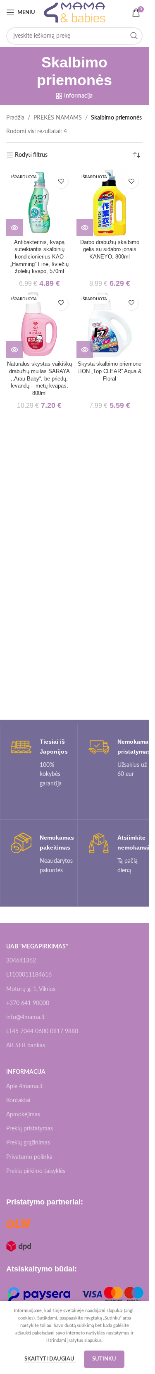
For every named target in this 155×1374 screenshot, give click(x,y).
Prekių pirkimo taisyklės (35, 1171)
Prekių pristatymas (29, 1129)
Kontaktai (18, 1101)
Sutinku (104, 1359)
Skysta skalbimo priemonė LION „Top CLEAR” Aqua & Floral (109, 371)
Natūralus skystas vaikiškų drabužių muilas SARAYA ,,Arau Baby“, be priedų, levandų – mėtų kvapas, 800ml (39, 378)
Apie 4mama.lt (24, 1086)
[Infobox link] (39, 762)
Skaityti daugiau (50, 1359)
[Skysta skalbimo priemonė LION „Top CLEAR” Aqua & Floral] (109, 325)
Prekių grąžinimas (28, 1143)
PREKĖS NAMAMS (57, 118)
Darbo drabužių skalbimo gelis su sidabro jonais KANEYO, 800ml (109, 249)
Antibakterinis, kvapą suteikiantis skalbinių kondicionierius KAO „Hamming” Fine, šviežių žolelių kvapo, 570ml (39, 257)
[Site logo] (74, 12)
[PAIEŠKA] (134, 36)
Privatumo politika (29, 1157)
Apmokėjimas (23, 1115)
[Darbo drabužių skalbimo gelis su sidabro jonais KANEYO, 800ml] (109, 203)
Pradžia (15, 118)
